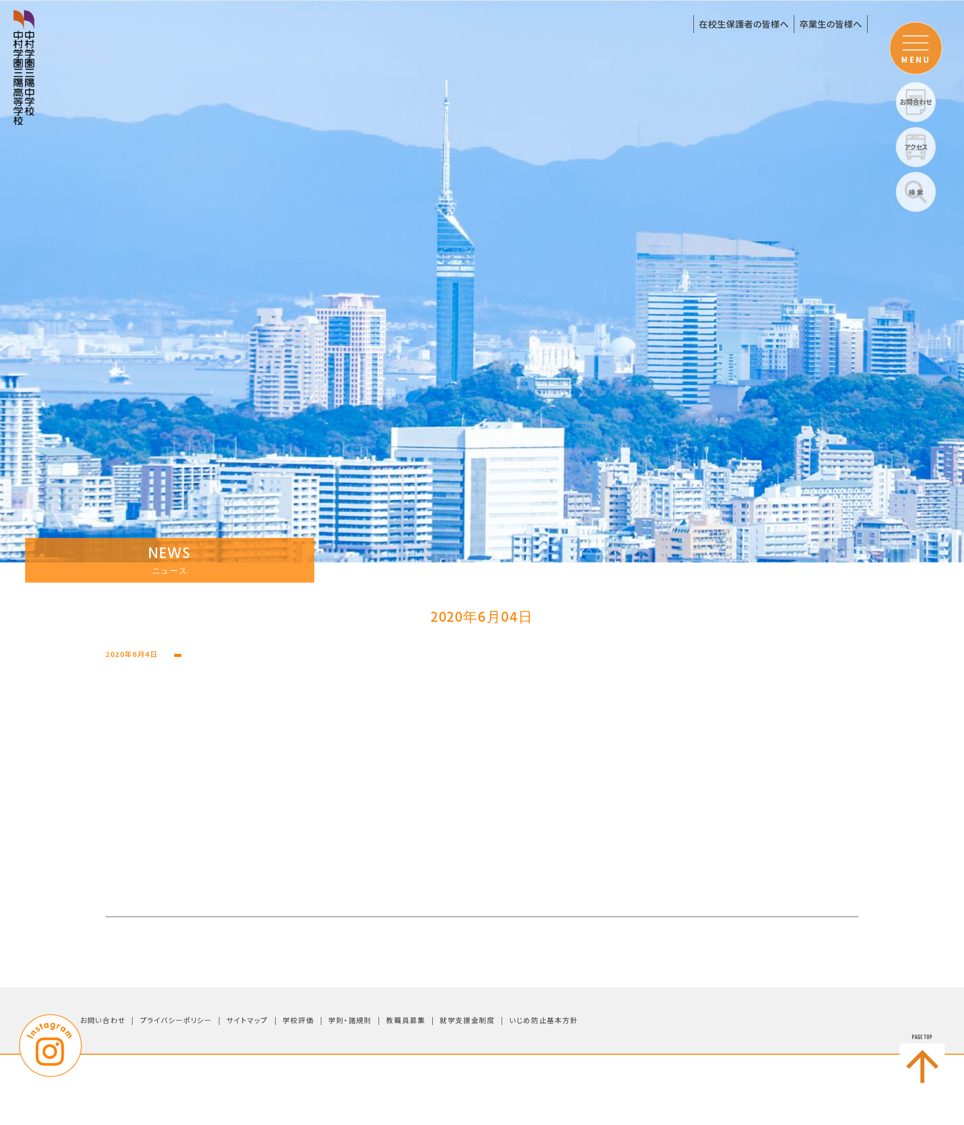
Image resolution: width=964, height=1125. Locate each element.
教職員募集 (405, 1020)
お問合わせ (916, 101)
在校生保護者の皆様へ (744, 24)
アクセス (916, 147)
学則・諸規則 (350, 1020)
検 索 (916, 192)
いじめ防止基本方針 (543, 1020)
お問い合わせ (103, 1020)
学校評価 (298, 1020)
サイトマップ (247, 1020)
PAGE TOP (922, 1037)
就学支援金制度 (467, 1020)
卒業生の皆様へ (830, 24)
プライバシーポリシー (176, 1020)
